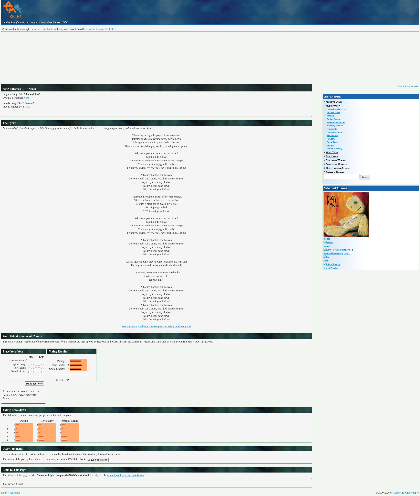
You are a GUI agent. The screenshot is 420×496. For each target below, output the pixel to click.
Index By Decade (335, 126)
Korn (26, 97)
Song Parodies (12, 89)
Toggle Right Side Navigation (408, 86)
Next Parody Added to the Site (175, 326)
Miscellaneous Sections (338, 168)
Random (331, 139)
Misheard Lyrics (334, 101)
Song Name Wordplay (337, 164)
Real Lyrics (332, 156)
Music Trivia (332, 152)
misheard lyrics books (42, 29)
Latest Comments (335, 132)
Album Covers (333, 112)
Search (330, 145)
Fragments (332, 129)
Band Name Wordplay (336, 160)
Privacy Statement (10, 492)
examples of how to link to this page (125, 475)
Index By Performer (336, 122)
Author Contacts (334, 119)
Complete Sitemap (335, 172)
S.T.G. (26, 106)
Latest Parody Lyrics (336, 109)
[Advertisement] (210, 58)
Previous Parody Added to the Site (140, 326)
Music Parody (333, 105)
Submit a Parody (334, 149)
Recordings (332, 142)
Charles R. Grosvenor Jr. (406, 492)
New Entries (332, 135)
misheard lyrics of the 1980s (100, 29)
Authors (330, 116)
